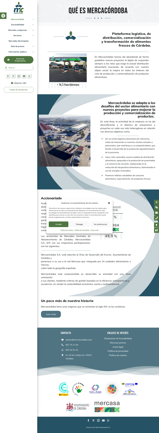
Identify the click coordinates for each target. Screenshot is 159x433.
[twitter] (13, 76)
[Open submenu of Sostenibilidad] (32, 24)
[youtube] (24, 76)
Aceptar (58, 224)
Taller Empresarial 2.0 (102, 427)
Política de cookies (66, 230)
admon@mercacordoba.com (79, 339)
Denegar (79, 224)
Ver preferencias (100, 224)
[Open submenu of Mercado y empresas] (32, 30)
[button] (3, 15)
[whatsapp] (29, 76)
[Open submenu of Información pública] (32, 52)
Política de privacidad (82, 230)
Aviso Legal (94, 230)
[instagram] (19, 76)
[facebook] (8, 76)
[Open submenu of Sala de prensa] (32, 46)
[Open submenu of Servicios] (32, 35)
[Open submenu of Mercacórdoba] (32, 19)
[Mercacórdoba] (19, 2)
